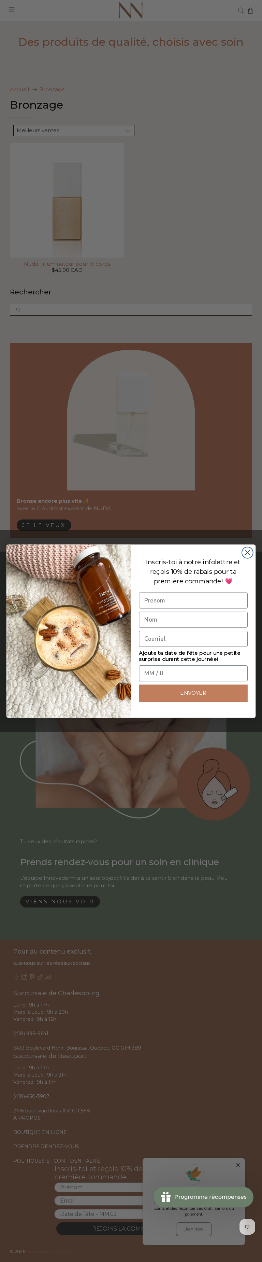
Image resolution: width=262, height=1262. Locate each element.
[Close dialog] (247, 552)
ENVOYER (193, 693)
